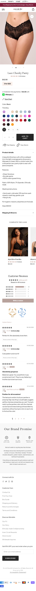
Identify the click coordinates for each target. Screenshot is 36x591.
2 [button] (15, 419)
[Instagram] (9, 481)
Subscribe (10, 558)
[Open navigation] (3, 9)
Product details (8, 152)
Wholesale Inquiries (9, 539)
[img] (7, 328)
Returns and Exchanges (10, 507)
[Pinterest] (12, 481)
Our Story (5, 525)
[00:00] (18, 38)
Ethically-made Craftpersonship (13, 529)
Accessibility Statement (18, 572)
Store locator (6, 536)
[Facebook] (3, 481)
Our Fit (4, 521)
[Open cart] (33, 9)
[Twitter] (6, 481)
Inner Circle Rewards (9, 532)
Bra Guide (5, 499)
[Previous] (12, 67)
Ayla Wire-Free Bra (14, 259)
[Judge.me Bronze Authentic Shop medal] (12, 312)
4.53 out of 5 (23, 280)
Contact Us (6, 492)
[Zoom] (32, 16)
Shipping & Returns (9, 213)
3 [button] (18, 419)
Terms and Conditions (9, 510)
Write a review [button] (18, 301)
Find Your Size (7, 496)
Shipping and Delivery (9, 503)
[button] (15, 76)
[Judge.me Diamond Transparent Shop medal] (22, 312)
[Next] (23, 67)
